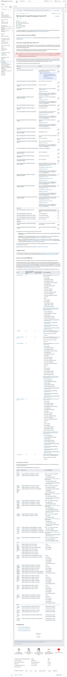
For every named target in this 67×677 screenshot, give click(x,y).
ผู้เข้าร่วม (18, 610)
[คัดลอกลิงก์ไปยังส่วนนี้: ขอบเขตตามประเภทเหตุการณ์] (29, 462)
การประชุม (18, 606)
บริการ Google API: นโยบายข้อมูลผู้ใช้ (32, 240)
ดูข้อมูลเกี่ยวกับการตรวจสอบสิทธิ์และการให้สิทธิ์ (41, 31)
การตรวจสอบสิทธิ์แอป (48, 93)
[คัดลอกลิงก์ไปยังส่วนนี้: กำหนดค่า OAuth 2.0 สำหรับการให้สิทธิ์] (36, 35)
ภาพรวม (2, 6)
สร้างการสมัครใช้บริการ (20, 275)
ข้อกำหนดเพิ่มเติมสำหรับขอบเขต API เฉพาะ (45, 240)
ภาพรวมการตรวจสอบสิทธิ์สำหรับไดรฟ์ (24, 628)
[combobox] (49, 1)
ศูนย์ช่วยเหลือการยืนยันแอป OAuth (45, 253)
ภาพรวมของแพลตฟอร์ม (17, 660)
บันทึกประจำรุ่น (16, 663)
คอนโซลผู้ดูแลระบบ (33, 660)
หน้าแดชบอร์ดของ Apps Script (35, 662)
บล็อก (48, 660)
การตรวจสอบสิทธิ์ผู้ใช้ (49, 485)
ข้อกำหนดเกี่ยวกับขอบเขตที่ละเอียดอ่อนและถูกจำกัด (43, 237)
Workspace (10, 1)
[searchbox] (6, 9)
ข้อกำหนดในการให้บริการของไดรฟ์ (51, 254)
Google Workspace (22, 13)
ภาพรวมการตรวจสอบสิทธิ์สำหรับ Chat (24, 627)
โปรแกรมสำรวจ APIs (34, 665)
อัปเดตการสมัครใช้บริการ (20, 343)
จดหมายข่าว (49, 662)
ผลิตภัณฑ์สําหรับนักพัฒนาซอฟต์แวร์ (19, 662)
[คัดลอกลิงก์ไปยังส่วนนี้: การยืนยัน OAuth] (26, 250)
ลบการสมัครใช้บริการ (19, 454)
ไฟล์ (17, 544)
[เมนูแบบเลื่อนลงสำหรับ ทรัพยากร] (32, 1)
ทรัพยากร (29, 1)
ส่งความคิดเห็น (57, 16)
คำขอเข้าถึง (18, 557)
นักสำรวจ (6, 6)
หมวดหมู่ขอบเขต (50, 61)
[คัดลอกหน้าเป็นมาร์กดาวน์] (20, 18)
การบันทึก (18, 615)
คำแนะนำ (10, 6)
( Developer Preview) (47, 165)
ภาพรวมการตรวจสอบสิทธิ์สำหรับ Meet (24, 630)
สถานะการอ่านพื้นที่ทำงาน (18, 529)
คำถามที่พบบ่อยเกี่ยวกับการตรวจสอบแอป (25, 56)
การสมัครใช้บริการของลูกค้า (48, 167)
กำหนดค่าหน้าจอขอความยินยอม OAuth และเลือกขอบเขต (25, 37)
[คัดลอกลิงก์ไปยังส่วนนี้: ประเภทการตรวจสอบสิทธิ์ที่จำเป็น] (33, 258)
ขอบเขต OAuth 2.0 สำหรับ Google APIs (41, 246)
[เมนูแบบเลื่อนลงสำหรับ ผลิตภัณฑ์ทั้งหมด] (26, 1)
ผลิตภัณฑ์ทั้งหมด (22, 1)
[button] (6, 50)
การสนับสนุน (15, 6)
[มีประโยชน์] (58, 13)
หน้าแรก (17, 1)
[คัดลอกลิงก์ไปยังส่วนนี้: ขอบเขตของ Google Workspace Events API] (40, 42)
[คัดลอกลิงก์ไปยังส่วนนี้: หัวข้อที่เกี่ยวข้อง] (25, 624)
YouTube (49, 665)
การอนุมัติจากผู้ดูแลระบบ (44, 91)
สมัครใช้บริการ (19, 330)
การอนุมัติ (18, 565)
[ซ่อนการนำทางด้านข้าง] (12, 675)
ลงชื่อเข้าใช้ (64, 1)
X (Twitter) (49, 663)
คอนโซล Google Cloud (34, 663)
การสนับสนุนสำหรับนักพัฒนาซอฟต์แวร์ (19, 665)
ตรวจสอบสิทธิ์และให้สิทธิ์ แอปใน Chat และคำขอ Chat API (31, 267)
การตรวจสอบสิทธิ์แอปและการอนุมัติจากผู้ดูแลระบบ (52, 376)
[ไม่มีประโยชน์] (59, 13)
